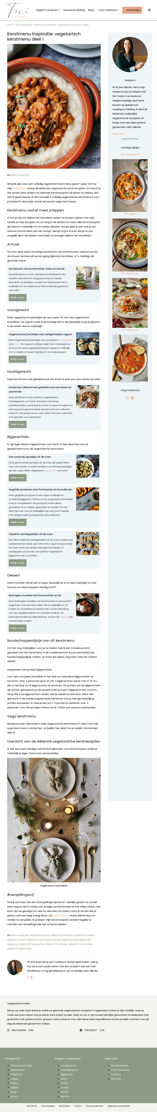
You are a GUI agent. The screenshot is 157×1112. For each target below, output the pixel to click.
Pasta (14, 1083)
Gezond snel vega (21, 1065)
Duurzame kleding (72, 10)
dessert (64, 616)
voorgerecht (66, 340)
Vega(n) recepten (45, 10)
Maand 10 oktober (57, 944)
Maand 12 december (19, 948)
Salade (15, 1087)
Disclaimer (32, 1106)
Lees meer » (119, 133)
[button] (150, 10)
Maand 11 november (81, 944)
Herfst (64, 1092)
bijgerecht (50, 470)
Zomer (65, 1087)
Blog (88, 10)
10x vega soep (130, 330)
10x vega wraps (130, 273)
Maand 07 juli (70, 940)
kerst (17, 344)
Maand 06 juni (53, 940)
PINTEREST (91, 1030)
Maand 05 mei (35, 940)
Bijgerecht (67, 1074)
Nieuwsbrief (64, 1106)
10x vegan (130, 214)
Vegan (14, 1079)
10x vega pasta (130, 154)
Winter (65, 1096)
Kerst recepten (24, 24)
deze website (61, 915)
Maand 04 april (16, 940)
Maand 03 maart (84, 935)
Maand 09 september (32, 944)
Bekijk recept (18, 297)
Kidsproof (16, 1074)
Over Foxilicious (105, 10)
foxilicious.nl (20, 188)
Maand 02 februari (62, 935)
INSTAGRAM (19, 1030)
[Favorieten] (145, 10)
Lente (64, 1083)
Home (10, 24)
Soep (14, 1092)
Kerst (14, 1096)
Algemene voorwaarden (118, 1106)
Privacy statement (94, 1106)
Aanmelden (131, 10)
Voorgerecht (68, 1065)
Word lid (116, 1079)
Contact (116, 1074)
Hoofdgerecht (69, 1070)
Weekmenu (17, 1070)
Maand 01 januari (40, 935)
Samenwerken (119, 1065)
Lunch (64, 1079)
